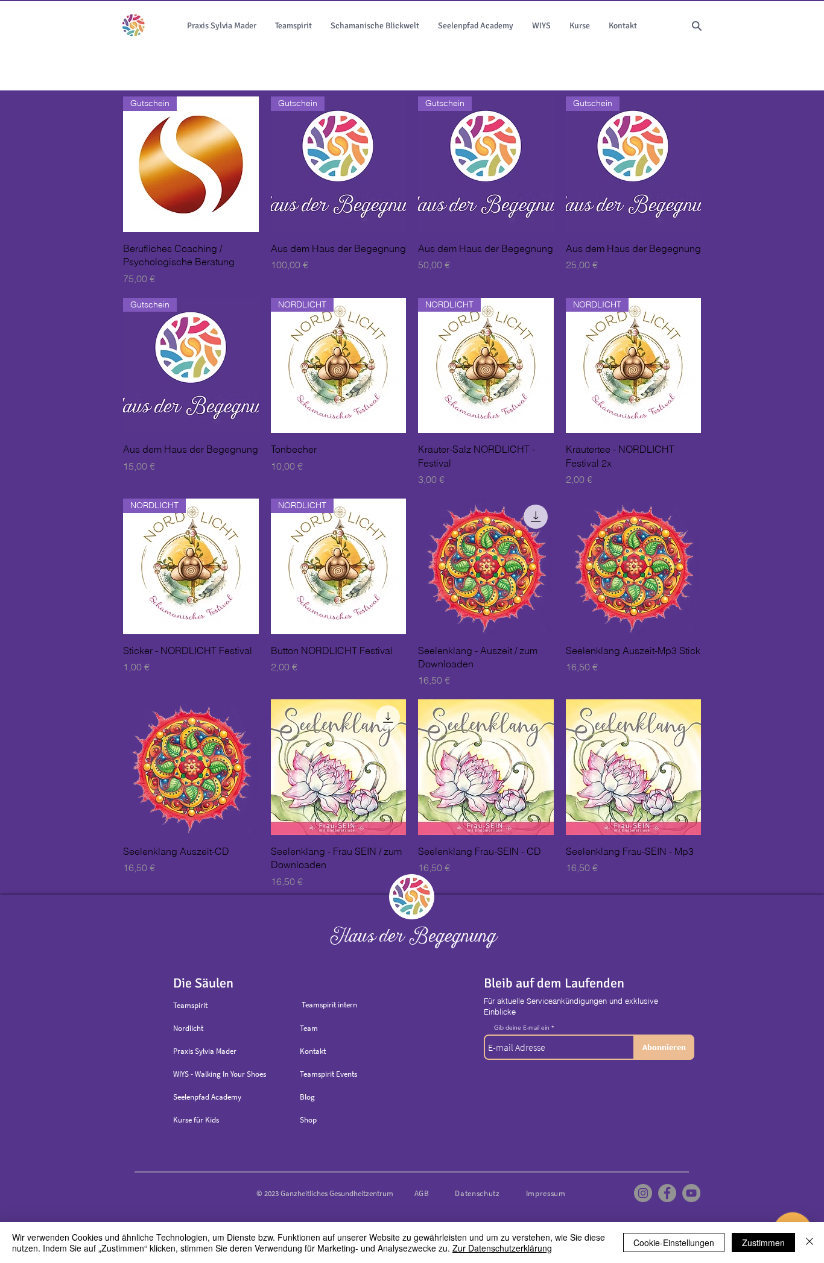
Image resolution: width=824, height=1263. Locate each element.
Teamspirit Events (328, 1074)
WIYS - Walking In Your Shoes (219, 1074)
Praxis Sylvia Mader (204, 1051)
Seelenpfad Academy (207, 1097)
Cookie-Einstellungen (673, 1242)
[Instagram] (643, 1193)
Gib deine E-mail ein (522, 1028)
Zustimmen (763, 1242)
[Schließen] (809, 1242)
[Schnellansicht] (486, 566)
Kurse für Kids (196, 1120)
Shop (308, 1120)
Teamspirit (190, 1005)
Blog (307, 1097)
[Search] (697, 26)
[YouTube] (691, 1193)
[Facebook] (667, 1193)
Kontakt (313, 1051)
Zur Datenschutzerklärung (502, 1248)
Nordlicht (188, 1028)
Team (309, 1028)
